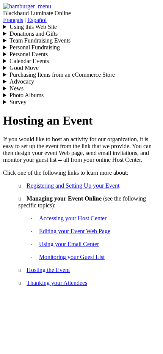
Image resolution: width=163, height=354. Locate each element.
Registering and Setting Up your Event (73, 185)
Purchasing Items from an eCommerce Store (62, 74)
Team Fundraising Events (40, 40)
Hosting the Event (48, 270)
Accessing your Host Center (73, 218)
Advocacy (21, 81)
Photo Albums (26, 95)
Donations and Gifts (33, 33)
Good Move (24, 68)
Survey (18, 102)
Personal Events (28, 54)
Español (37, 20)
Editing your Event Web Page (74, 231)
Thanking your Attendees (57, 283)
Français (13, 20)
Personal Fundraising (34, 47)
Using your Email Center (69, 244)
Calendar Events (29, 61)
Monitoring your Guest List (72, 257)
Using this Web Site (33, 27)
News (16, 88)
